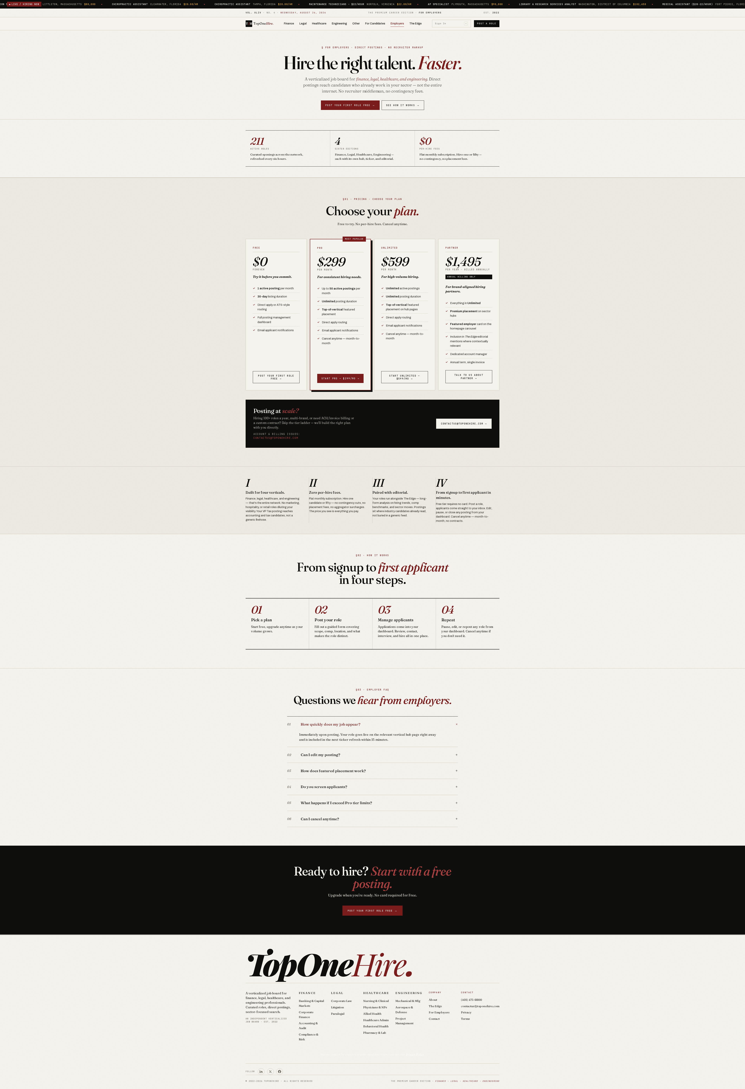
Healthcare (319, 23)
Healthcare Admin (376, 1020)
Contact (434, 1019)
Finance (289, 23)
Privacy (466, 1012)
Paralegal (337, 1014)
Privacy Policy (415, 1054)
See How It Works (403, 105)
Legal (303, 23)
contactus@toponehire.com (275, 438)
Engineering (339, 23)
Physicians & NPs (375, 1007)
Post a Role (486, 23)
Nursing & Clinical (376, 1001)
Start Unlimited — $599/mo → (404, 377)
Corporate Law (341, 1001)
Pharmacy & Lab (374, 1033)
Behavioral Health (376, 1026)
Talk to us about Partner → (468, 376)
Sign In (451, 23)
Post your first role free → (276, 377)
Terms (465, 1019)
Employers (397, 23)
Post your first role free (350, 105)
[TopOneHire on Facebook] (279, 1071)
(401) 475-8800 (471, 1000)
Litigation (337, 1007)
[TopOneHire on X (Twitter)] (270, 1071)
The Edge (415, 23)
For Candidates (375, 23)
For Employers (439, 1012)
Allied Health (372, 1014)
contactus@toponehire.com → (464, 423)
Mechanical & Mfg (407, 1001)
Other (356, 23)
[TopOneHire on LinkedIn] (261, 1071)
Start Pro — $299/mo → (340, 378)
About (433, 1000)
